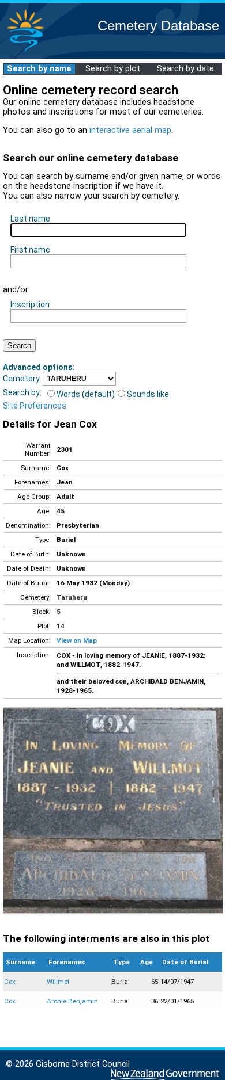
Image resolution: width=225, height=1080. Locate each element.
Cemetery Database (158, 25)
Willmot (58, 982)
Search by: (22, 392)
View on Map (77, 640)
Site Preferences (34, 405)
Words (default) (86, 394)
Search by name (39, 69)
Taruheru (72, 597)
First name (30, 249)
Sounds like (148, 394)
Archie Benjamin (72, 1001)
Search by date (185, 69)
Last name (30, 218)
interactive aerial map (130, 130)
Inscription (30, 304)
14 (61, 626)
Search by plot (112, 69)
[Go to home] (25, 51)
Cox (10, 982)
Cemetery (21, 378)
